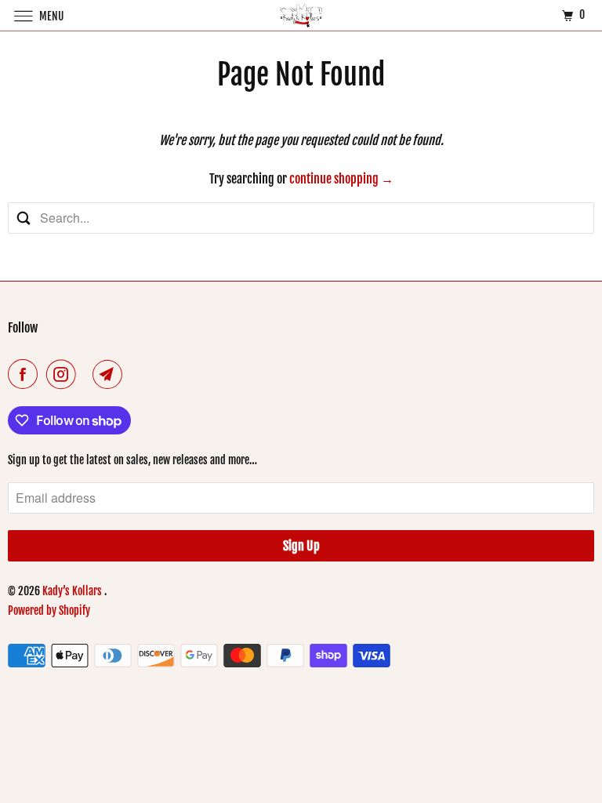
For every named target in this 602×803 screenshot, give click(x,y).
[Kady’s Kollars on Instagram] (64, 374)
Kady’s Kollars (73, 591)
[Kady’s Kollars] (301, 15)
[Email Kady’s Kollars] (110, 374)
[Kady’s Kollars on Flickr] (87, 374)
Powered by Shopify (49, 610)
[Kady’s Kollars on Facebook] (26, 374)
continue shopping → (341, 179)
